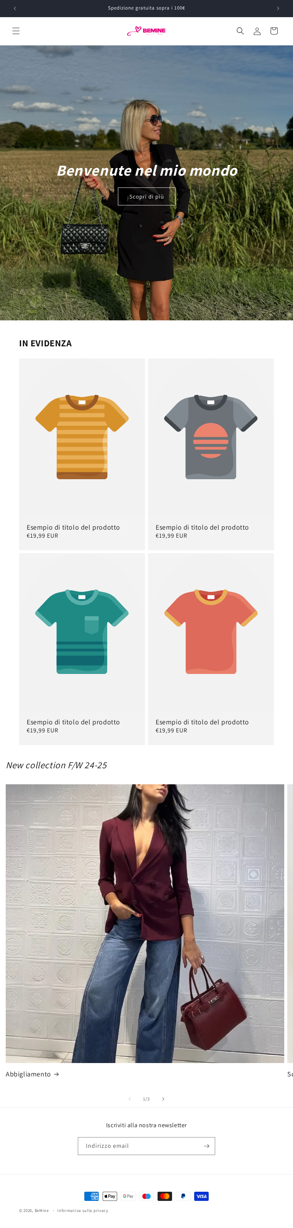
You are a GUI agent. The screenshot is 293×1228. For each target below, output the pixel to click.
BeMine (42, 1210)
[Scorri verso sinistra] (129, 1099)
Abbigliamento (28, 1074)
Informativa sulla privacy (82, 1210)
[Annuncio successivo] (278, 8)
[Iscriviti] (206, 1146)
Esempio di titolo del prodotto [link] (73, 527)
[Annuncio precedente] (14, 8)
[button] (16, 31)
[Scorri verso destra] (163, 1099)
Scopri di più (146, 196)
